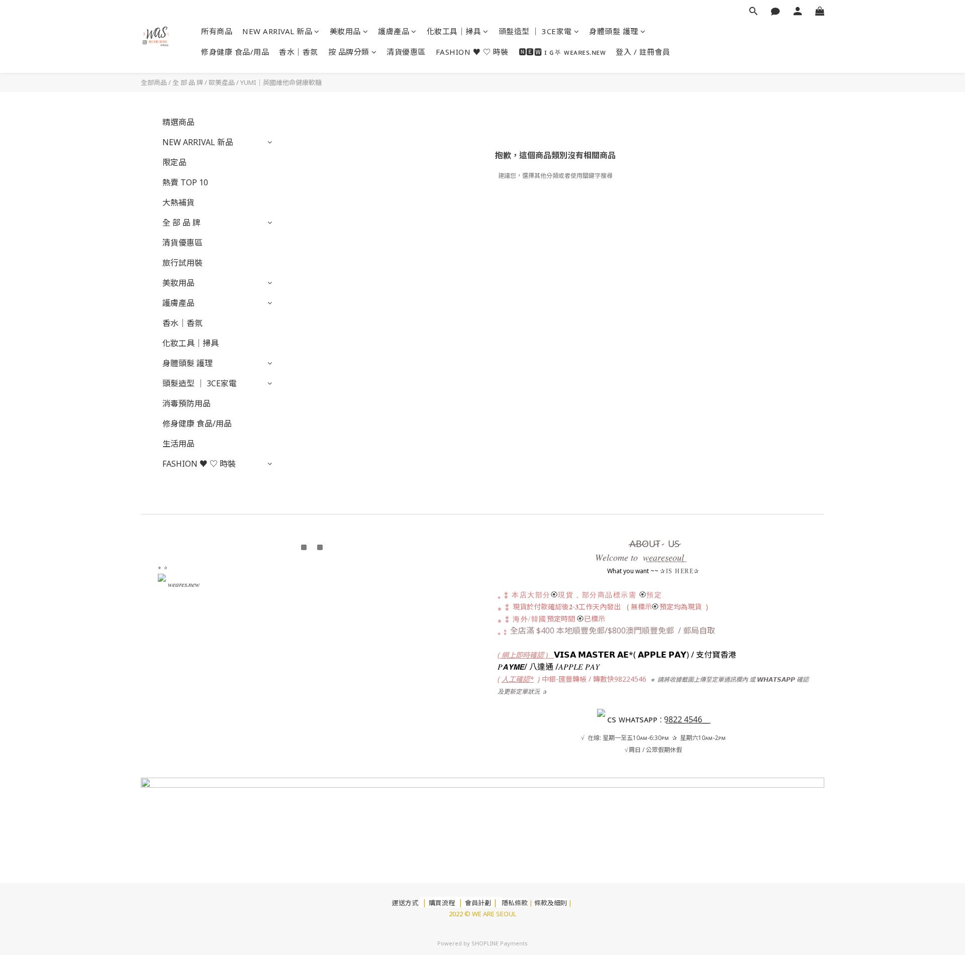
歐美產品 (222, 82)
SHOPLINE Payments (499, 943)
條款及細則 (550, 902)
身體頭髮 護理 (613, 31)
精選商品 (178, 122)
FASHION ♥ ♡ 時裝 (472, 52)
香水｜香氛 (298, 52)
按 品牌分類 (348, 52)
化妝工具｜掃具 (454, 31)
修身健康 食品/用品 (235, 52)
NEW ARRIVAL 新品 (277, 31)
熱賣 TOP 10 (185, 182)
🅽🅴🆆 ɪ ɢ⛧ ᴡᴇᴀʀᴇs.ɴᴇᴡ (562, 52)
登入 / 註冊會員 (643, 52)
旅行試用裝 (182, 262)
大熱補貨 (178, 202)
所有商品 (216, 31)
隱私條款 (515, 902)
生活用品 (178, 443)
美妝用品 (345, 31)
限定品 (174, 162)
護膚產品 (393, 31)
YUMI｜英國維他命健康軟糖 (281, 82)
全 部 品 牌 (187, 82)
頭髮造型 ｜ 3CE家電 (535, 31)
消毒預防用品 (186, 403)
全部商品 (154, 82)
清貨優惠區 (406, 52)
